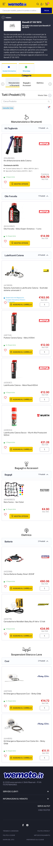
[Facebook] (23, 825)
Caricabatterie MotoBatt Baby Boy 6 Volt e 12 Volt (24, 621)
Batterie (25, 541)
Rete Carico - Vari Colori (14, 502)
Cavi (25, 661)
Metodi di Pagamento (42, 835)
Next (50, 84)
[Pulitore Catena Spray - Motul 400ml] (14, 321)
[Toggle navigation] (4, 4)
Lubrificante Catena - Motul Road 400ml (21, 385)
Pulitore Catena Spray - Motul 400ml (19, 338)
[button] (42, 4)
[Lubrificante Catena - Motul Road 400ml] (14, 369)
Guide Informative (9, 71)
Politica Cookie (9, 835)
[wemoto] (24, 775)
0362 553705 (44, 810)
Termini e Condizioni (10, 831)
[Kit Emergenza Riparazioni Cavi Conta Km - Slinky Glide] (14, 725)
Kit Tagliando (25, 128)
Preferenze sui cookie (35, 840)
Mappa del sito (8, 840)
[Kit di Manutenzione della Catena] (14, 145)
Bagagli (25, 474)
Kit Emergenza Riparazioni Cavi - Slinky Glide (22, 694)
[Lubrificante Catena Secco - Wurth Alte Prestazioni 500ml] (14, 416)
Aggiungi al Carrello (22, 305)
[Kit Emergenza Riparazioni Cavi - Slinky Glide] (14, 677)
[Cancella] (38, 4)
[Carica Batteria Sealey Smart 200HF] (14, 558)
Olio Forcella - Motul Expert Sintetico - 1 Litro (22, 229)
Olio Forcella (25, 196)
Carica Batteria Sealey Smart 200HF (19, 574)
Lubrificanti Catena (25, 255)
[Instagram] (27, 825)
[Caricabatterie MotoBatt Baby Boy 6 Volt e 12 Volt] (14, 605)
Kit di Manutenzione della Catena (17, 160)
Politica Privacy (43, 831)
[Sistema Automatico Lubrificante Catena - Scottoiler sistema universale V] (14, 272)
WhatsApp (26, 71)
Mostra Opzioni (21, 184)
